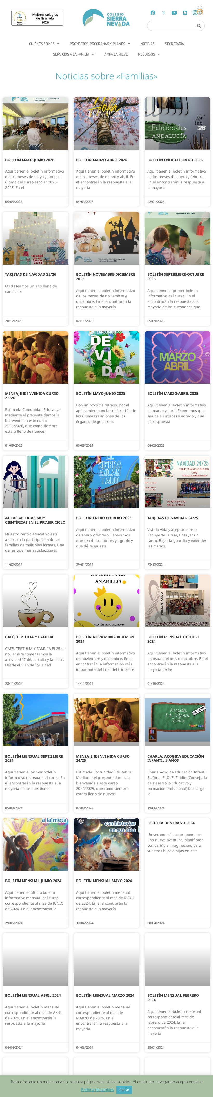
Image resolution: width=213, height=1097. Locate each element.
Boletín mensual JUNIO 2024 (33, 880)
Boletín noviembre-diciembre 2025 (105, 276)
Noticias (148, 43)
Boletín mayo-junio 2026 (29, 159)
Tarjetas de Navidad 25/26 (30, 274)
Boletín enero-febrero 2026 (175, 159)
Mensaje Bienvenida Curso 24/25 (103, 758)
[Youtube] (174, 12)
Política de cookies (97, 1089)
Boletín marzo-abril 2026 (101, 159)
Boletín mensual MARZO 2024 (105, 995)
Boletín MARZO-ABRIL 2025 (172, 393)
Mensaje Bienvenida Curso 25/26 (32, 395)
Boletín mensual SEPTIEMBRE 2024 (34, 758)
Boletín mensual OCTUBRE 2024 (173, 639)
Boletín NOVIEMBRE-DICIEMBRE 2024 (105, 639)
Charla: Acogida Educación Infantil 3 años (175, 758)
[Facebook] (153, 12)
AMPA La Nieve (116, 54)
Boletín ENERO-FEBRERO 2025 (103, 517)
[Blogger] (185, 12)
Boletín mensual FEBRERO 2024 (173, 997)
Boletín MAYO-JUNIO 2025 (100, 393)
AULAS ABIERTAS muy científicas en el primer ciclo (35, 520)
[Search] (199, 26)
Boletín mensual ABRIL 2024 (33, 995)
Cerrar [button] (124, 1089)
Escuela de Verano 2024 (171, 822)
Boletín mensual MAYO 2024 (104, 880)
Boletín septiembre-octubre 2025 (175, 276)
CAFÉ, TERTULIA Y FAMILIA (29, 636)
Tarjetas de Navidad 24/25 (172, 517)
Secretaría (174, 43)
